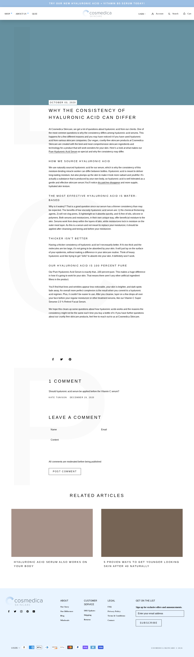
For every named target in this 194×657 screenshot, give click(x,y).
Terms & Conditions (116, 616)
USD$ (141, 14)
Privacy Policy (114, 611)
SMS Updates (89, 611)
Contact (111, 620)
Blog (62, 616)
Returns (87, 620)
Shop (7, 14)
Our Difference (66, 611)
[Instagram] (21, 611)
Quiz (34, 16)
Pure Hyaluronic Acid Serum (63, 151)
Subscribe (149, 623)
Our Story (64, 607)
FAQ (110, 607)
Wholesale (64, 620)
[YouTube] (34, 611)
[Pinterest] (27, 611)
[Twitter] (15, 611)
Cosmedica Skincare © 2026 (167, 648)
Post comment (65, 471)
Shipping (88, 615)
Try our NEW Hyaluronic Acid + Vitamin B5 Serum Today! (97, 3)
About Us (21, 14)
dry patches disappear (109, 182)
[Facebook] (9, 611)
